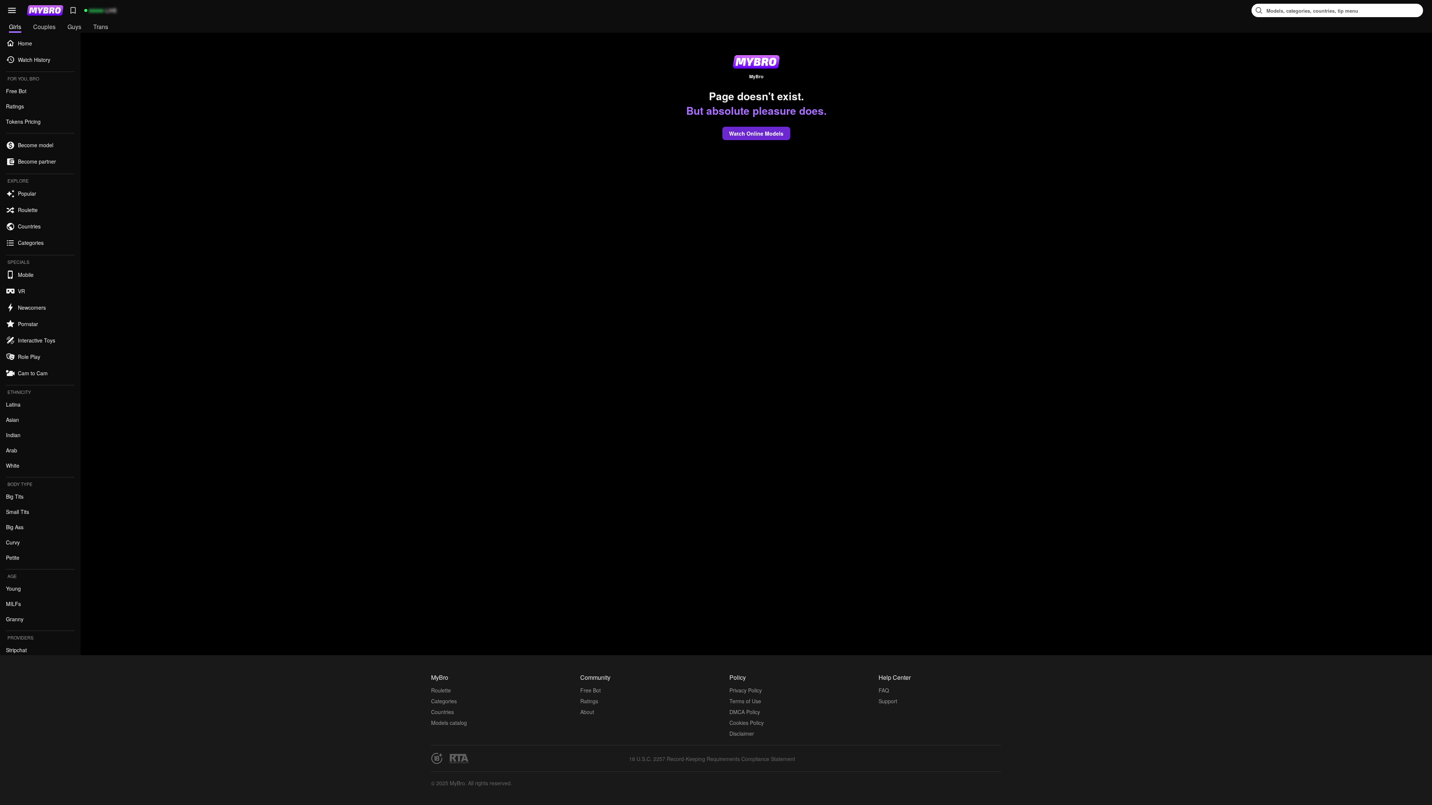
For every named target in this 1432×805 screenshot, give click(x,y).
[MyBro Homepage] (45, 10)
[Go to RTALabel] (459, 758)
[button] (12, 10)
